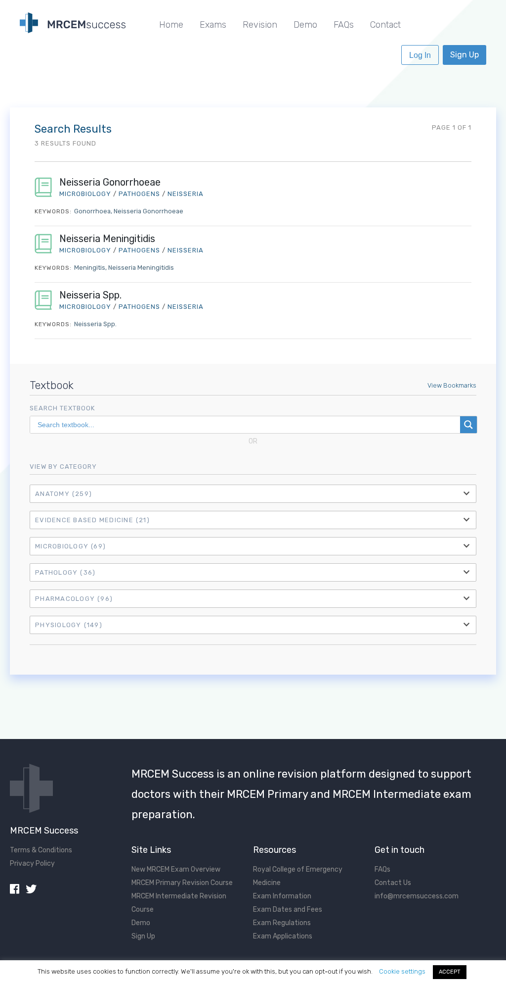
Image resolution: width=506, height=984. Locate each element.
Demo (305, 24)
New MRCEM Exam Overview (175, 869)
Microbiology (70, 546)
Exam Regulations (282, 923)
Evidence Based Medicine (92, 520)
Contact (385, 24)
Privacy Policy (32, 863)
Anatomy (63, 493)
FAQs (344, 24)
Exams (213, 24)
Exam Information (282, 896)
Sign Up (464, 54)
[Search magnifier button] (468, 424)
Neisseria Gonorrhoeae (110, 182)
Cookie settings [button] (402, 971)
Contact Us (393, 883)
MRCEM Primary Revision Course (182, 883)
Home (171, 24)
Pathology (65, 572)
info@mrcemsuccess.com (417, 896)
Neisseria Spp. (90, 295)
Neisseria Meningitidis (107, 239)
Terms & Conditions (41, 850)
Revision (260, 24)
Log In (420, 55)
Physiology (68, 625)
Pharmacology (74, 598)
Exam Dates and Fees (287, 909)
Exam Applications (282, 936)
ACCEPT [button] (450, 972)
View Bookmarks (451, 385)
